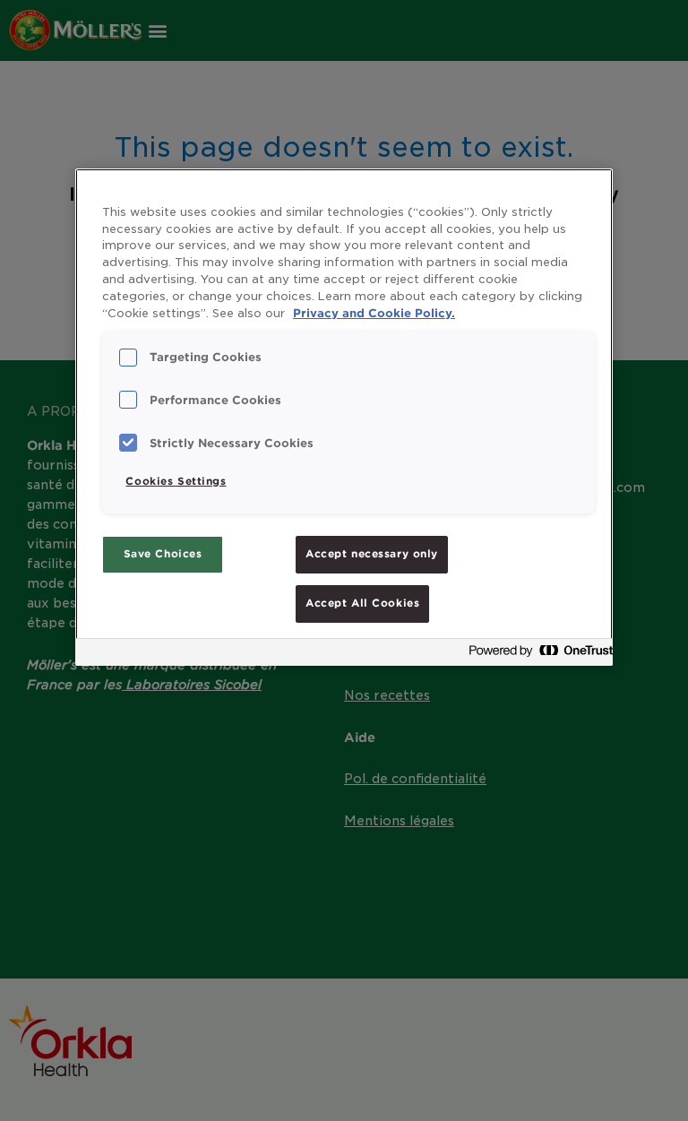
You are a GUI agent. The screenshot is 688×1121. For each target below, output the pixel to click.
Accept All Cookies (362, 603)
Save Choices (163, 554)
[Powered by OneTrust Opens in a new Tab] (536, 654)
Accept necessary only (371, 554)
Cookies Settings (175, 481)
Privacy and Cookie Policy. (374, 313)
